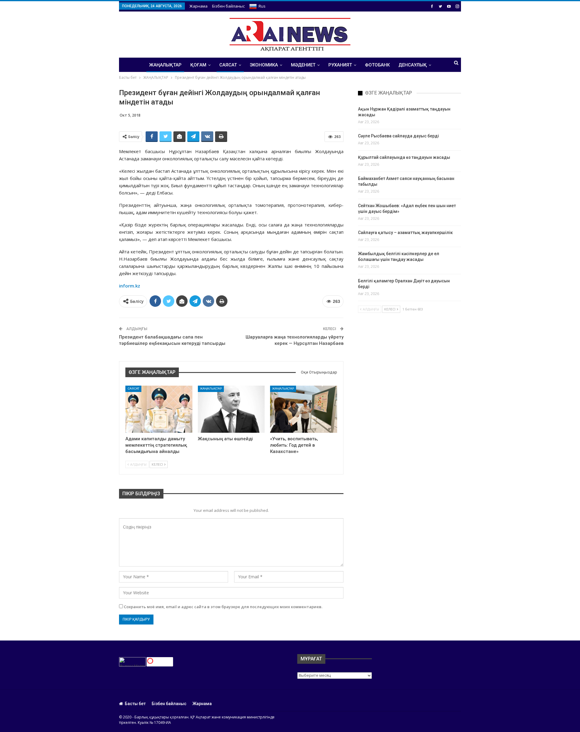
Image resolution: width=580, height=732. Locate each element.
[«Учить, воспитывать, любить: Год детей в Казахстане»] (303, 409)
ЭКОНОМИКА (264, 65)
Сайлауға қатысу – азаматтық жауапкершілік (405, 232)
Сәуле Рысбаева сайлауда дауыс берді (398, 135)
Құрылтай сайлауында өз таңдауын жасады (404, 157)
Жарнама (198, 6)
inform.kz (129, 286)
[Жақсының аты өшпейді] (231, 409)
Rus (262, 6)
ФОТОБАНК (377, 65)
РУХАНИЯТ (340, 65)
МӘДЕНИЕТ (303, 65)
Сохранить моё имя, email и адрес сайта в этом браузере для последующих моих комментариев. (223, 606)
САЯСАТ (228, 65)
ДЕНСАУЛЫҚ (412, 65)
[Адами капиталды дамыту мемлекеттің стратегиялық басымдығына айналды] (158, 409)
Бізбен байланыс (228, 6)
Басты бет (135, 703)
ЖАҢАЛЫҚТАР (165, 65)
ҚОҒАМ (198, 65)
